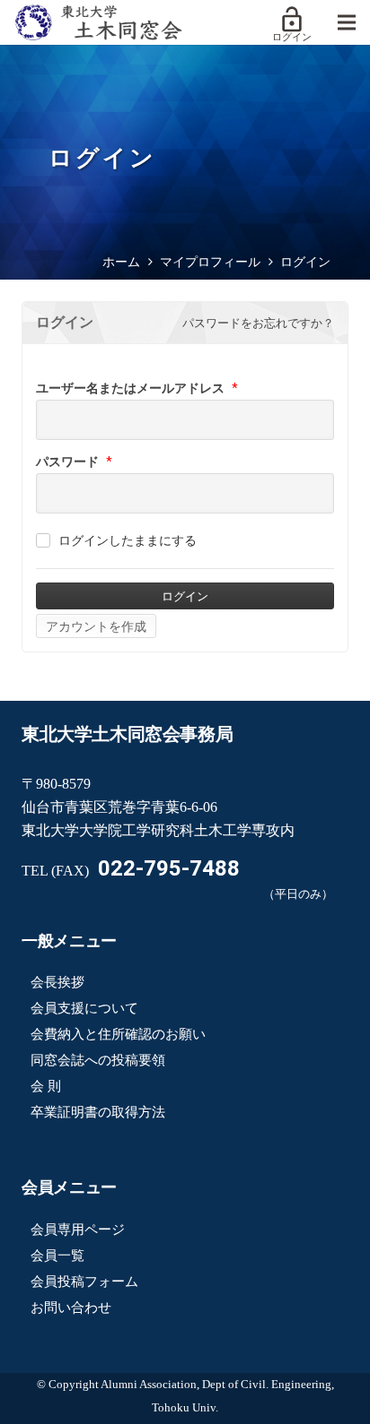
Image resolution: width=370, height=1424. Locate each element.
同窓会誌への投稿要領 (98, 1060)
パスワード (67, 461)
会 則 (46, 1086)
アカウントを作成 (96, 626)
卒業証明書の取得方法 (98, 1112)
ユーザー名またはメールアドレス (130, 388)
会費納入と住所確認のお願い (118, 1034)
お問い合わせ (71, 1307)
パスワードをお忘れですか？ (258, 323)
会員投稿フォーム (84, 1281)
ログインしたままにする (127, 540)
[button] (346, 22)
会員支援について (84, 1008)
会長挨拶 (57, 982)
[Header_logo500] (98, 22)
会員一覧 (57, 1255)
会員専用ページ (78, 1229)
